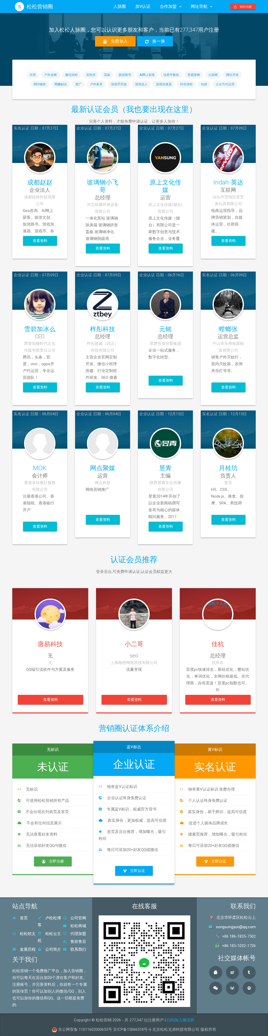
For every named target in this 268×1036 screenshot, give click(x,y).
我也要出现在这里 (157, 109)
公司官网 (77, 918)
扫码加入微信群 (180, 1020)
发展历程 (27, 949)
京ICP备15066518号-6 (132, 1029)
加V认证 (142, 6)
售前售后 (77, 941)
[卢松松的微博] (232, 972)
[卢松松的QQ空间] (215, 972)
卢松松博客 (49, 921)
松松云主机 (49, 937)
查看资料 (40, 241)
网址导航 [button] (199, 6)
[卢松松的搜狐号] (232, 988)
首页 (23, 918)
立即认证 (137, 871)
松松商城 (77, 926)
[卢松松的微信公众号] (215, 988)
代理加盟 (77, 933)
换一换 (158, 41)
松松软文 (27, 933)
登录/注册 (245, 6)
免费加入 (119, 41)
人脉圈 (119, 6)
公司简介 (52, 949)
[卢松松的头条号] (249, 972)
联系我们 (77, 949)
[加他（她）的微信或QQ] (50, 604)
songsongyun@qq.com (236, 927)
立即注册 (56, 861)
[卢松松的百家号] (249, 988)
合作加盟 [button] (168, 6)
